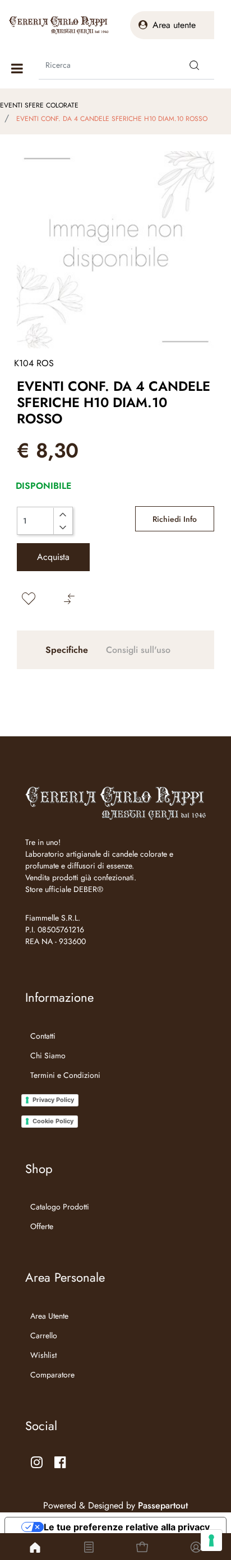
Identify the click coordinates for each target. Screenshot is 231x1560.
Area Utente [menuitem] (49, 1315)
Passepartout (163, 1505)
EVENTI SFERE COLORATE (39, 105)
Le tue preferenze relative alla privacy (127, 1527)
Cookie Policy (53, 1121)
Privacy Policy (53, 1100)
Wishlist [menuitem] (43, 1355)
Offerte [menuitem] (41, 1226)
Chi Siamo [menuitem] (48, 1055)
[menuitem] (62, 1089)
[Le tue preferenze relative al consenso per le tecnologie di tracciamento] (211, 1540)
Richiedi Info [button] (175, 519)
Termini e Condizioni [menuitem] (65, 1075)
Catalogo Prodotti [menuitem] (59, 1206)
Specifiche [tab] (66, 649)
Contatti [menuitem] (43, 1035)
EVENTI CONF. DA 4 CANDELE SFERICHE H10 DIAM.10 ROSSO (111, 119)
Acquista (53, 556)
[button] (195, 65)
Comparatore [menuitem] (52, 1374)
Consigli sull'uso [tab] (138, 649)
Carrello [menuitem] (43, 1335)
